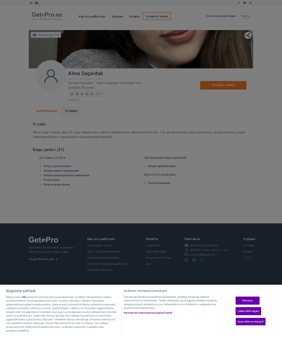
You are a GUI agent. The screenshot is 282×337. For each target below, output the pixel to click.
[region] (141, 311)
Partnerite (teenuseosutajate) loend (148, 312)
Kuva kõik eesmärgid (251, 321)
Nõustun (247, 300)
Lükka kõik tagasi (248, 311)
